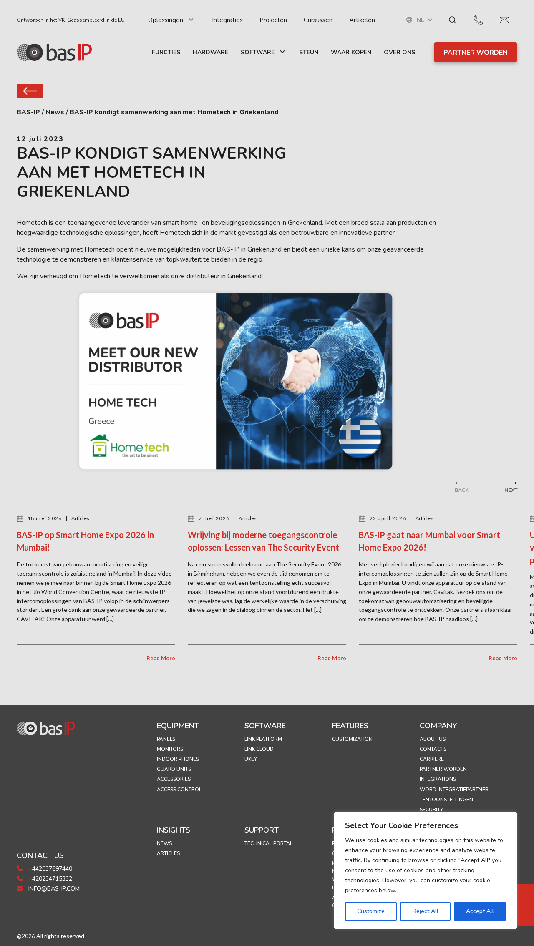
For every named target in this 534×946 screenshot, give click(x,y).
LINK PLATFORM (263, 739)
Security (431, 809)
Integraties (227, 20)
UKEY (250, 759)
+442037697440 (49, 869)
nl (420, 20)
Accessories (174, 779)
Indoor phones (178, 759)
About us (433, 739)
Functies (166, 52)
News (164, 843)
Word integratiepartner (454, 789)
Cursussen (318, 20)
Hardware (210, 52)
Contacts (433, 749)
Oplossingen (165, 20)
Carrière (432, 759)
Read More (160, 658)
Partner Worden (475, 52)
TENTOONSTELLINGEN (446, 799)
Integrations (438, 779)
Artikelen (362, 20)
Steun (308, 52)
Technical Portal (268, 843)
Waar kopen (351, 52)
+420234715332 (49, 879)
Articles (168, 853)
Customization (352, 739)
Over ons (399, 52)
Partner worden (443, 769)
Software (258, 52)
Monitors (170, 749)
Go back (30, 91)
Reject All (425, 911)
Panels (166, 739)
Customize (371, 911)
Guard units (174, 769)
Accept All (480, 911)
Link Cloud (259, 749)
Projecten (273, 20)
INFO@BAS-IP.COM (53, 889)
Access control (179, 789)
